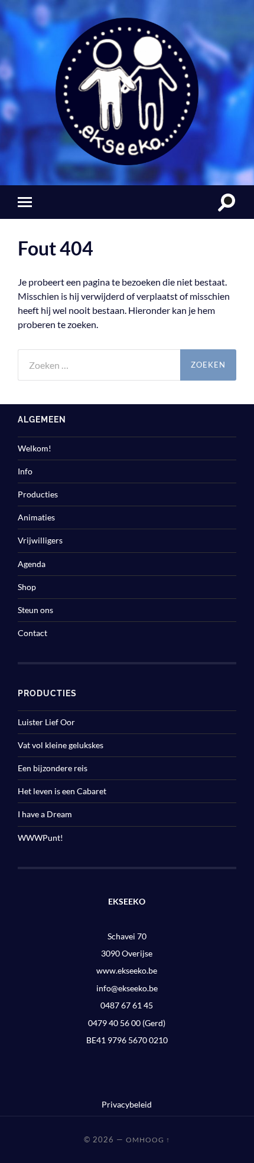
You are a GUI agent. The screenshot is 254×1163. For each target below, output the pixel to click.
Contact (32, 633)
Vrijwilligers (40, 540)
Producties (38, 494)
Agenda (31, 564)
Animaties (36, 517)
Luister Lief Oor (46, 722)
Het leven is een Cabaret (62, 791)
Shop (27, 587)
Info (25, 471)
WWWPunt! (40, 838)
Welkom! (34, 448)
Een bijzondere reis (52, 768)
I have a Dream (45, 814)
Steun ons (35, 610)
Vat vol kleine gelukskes (60, 745)
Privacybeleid (127, 1104)
